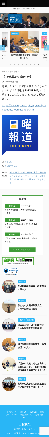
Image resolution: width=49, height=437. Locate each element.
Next (46, 47)
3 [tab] (18, 64)
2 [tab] (14, 64)
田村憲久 (24, 424)
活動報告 (33, 412)
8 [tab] (38, 64)
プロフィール (12, 412)
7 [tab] (34, 64)
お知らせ (8, 162)
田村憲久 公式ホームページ (24, 429)
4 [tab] (22, 64)
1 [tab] (10, 64)
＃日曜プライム (11, 166)
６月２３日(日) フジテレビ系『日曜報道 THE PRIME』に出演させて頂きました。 (28, 179)
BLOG (14, 415)
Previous (2, 47)
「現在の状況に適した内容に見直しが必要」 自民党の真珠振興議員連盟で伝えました (32, 366)
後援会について (26, 415)
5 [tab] (26, 64)
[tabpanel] (24, 46)
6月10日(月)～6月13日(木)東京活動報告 (28, 172)
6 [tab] (30, 64)
